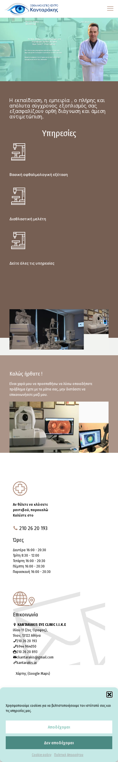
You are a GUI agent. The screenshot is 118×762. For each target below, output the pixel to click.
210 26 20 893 (27, 652)
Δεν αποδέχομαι (59, 742)
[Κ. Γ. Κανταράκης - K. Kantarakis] (31, 8)
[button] (109, 694)
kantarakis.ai (27, 662)
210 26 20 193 (27, 641)
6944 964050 (26, 646)
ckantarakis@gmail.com (35, 657)
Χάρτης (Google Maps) (33, 673)
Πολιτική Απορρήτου (68, 755)
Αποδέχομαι (59, 727)
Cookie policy (41, 755)
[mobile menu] (110, 8)
